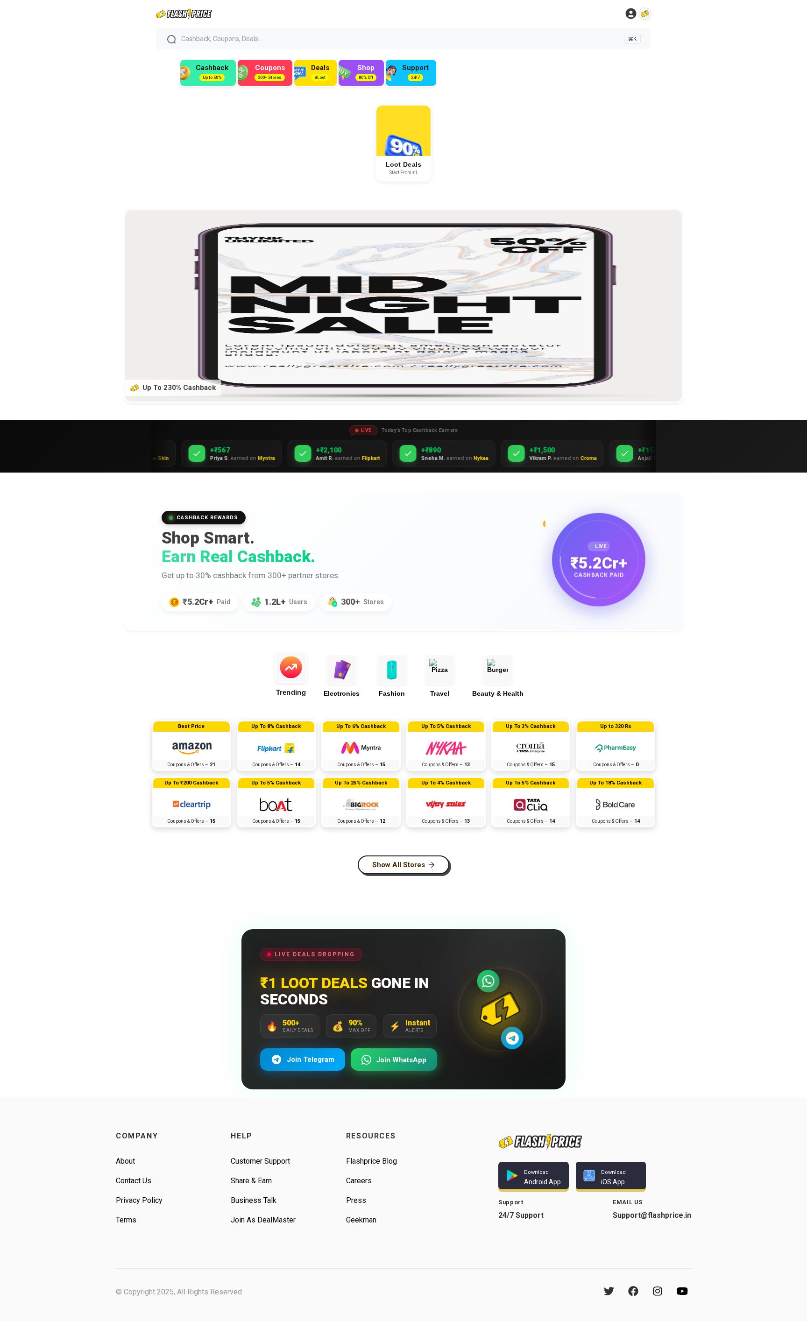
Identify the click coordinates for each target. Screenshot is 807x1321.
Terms (126, 1219)
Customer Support (260, 1161)
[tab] (295, 673)
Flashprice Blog (371, 1161)
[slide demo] (403, 214)
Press (356, 1200)
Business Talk (253, 1200)
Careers (359, 1180)
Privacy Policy (139, 1200)
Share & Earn (251, 1180)
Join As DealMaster (263, 1219)
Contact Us (133, 1180)
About (125, 1161)
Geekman (361, 1219)
